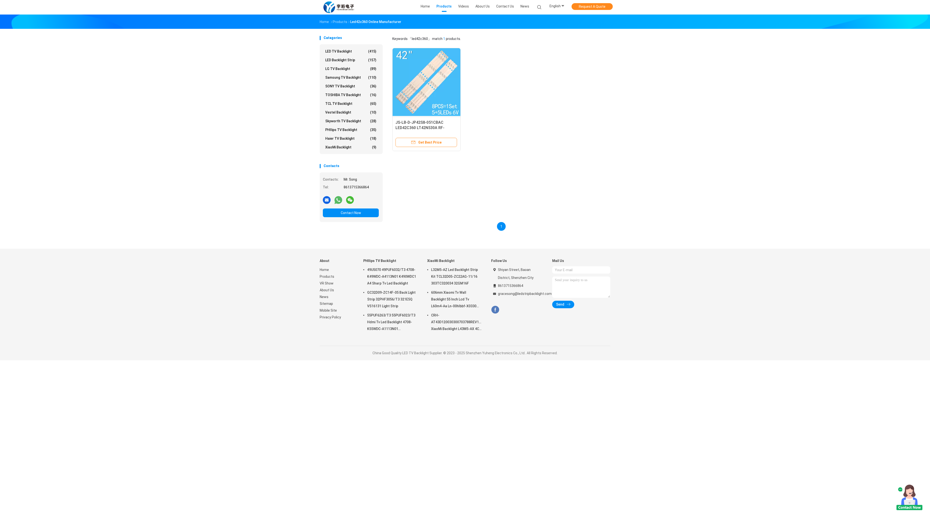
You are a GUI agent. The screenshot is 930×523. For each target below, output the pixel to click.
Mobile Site (328, 310)
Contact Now (351, 213)
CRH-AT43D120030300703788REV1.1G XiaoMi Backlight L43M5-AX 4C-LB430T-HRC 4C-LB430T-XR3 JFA (456, 322)
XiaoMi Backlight (350, 147)
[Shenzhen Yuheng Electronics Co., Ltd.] (338, 7)
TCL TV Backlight (350, 104)
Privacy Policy (330, 317)
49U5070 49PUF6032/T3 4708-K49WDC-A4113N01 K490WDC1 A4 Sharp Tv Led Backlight (391, 276)
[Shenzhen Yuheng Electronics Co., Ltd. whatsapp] (338, 200)
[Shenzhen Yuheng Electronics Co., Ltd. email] (327, 200)
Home (324, 270)
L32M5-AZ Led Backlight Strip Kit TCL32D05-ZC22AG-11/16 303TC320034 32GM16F (454, 276)
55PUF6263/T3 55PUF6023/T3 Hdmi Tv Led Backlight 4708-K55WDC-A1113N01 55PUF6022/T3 (391, 322)
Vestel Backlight (350, 112)
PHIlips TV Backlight (350, 130)
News (324, 297)
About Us (327, 290)
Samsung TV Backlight (350, 77)
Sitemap (326, 304)
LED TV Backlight (350, 51)
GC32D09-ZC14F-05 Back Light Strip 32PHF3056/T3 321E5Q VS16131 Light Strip (391, 299)
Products (327, 276)
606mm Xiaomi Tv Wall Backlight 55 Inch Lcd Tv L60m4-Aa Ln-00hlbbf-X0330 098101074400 (453, 300)
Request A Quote (592, 6)
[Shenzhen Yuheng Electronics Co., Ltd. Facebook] (495, 310)
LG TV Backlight (350, 69)
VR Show (326, 283)
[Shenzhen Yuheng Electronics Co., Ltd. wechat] (350, 200)
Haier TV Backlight (350, 138)
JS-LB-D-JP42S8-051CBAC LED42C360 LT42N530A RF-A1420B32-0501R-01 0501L (419, 127)
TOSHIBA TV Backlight (350, 95)
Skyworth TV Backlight (350, 121)
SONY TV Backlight (350, 86)
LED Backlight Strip (350, 60)
